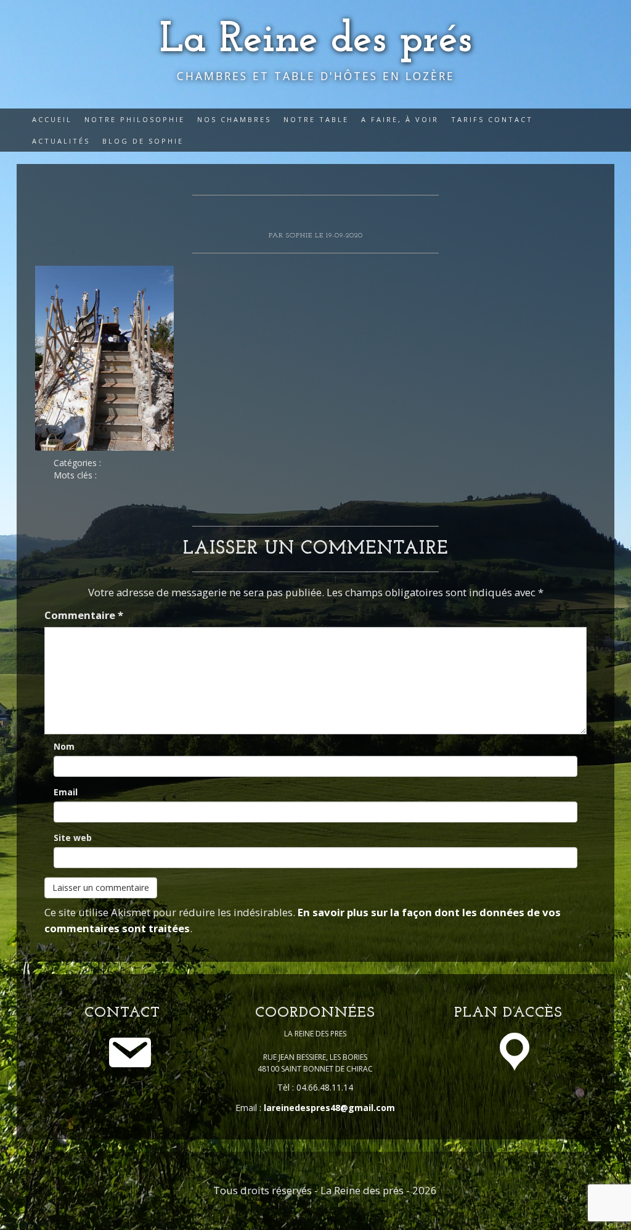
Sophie (300, 235)
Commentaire (83, 615)
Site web (73, 837)
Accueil (52, 119)
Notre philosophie (134, 119)
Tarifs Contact (492, 119)
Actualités (61, 141)
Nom (64, 746)
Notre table (316, 119)
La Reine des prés (316, 40)
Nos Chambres (234, 119)
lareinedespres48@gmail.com (329, 1107)
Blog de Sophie (143, 141)
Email (66, 792)
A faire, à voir (400, 119)
